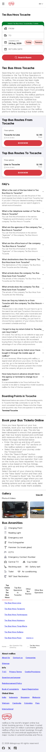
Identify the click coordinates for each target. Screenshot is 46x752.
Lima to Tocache (12, 164)
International (7, 709)
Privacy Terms (15, 672)
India (4, 697)
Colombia (28, 703)
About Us (6, 658)
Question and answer (11, 677)
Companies (31, 658)
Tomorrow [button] (39, 42)
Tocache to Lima (12, 135)
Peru (37, 703)
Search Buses (24, 57)
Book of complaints (10, 689)
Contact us (18, 658)
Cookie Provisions (32, 672)
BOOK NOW (23, 143)
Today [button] (28, 42)
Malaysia (36, 697)
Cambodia (16, 703)
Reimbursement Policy (12, 683)
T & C (4, 672)
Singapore (25, 697)
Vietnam (5, 703)
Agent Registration (30, 689)
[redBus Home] (11, 4)
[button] (23, 28)
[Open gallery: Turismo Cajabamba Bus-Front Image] (15, 509)
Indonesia (13, 697)
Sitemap (5, 663)
